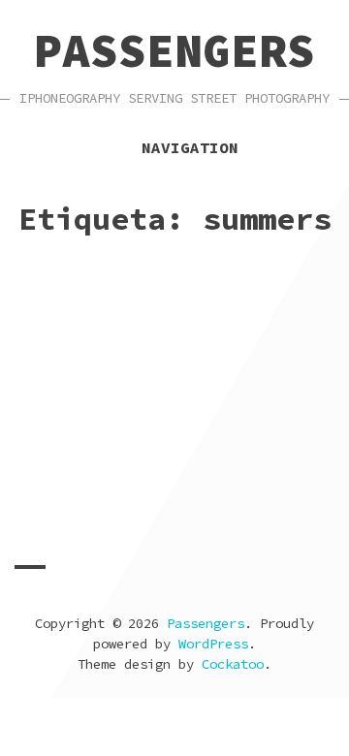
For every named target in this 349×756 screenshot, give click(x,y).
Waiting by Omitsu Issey (171, 503)
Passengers (174, 50)
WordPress (213, 643)
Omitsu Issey (247, 533)
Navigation (190, 147)
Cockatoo (233, 664)
